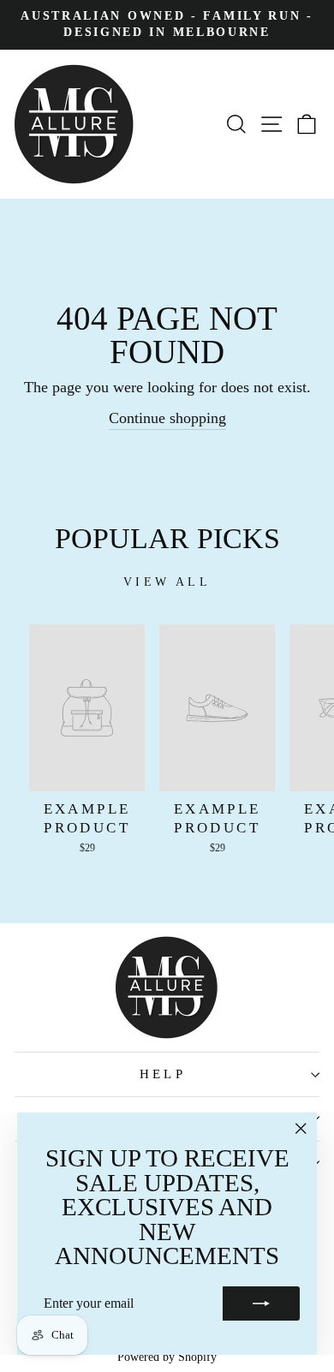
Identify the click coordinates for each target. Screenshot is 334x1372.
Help (163, 1074)
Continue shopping (167, 418)
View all (167, 582)
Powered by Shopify (167, 1357)
